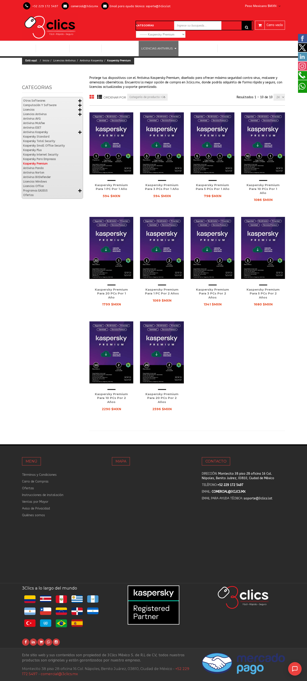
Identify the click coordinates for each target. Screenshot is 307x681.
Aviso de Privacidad (36, 508)
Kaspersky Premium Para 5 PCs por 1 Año (212, 187)
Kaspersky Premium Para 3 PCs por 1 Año (162, 187)
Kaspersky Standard (36, 136)
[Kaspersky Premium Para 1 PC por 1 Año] (111, 143)
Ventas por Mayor (35, 502)
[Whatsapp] (48, 642)
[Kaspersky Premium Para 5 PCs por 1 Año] (212, 143)
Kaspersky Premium (35, 163)
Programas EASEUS (236, 48)
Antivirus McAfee (34, 123)
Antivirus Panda (33, 168)
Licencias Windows (120, 48)
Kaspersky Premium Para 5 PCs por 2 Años (263, 293)
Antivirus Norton (33, 172)
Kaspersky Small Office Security (44, 145)
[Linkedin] (33, 642)
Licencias (28, 109)
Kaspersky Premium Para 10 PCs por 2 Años (111, 398)
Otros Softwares (196, 48)
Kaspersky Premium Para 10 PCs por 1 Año (263, 189)
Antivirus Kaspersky (91, 60)
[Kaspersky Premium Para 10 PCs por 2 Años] (111, 352)
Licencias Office (85, 48)
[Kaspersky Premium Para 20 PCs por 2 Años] (162, 352)
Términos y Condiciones (39, 475)
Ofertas (28, 195)
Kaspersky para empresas (39, 159)
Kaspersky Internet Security (40, 154)
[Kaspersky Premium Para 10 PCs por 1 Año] (263, 143)
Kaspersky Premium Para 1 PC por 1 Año (111, 187)
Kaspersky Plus (32, 150)
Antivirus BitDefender (37, 177)
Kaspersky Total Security (39, 141)
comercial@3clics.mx (84, 6)
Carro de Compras (35, 481)
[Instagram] (56, 642)
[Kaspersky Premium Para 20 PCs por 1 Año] (111, 248)
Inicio (28, 48)
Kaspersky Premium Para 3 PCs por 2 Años (212, 293)
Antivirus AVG (32, 118)
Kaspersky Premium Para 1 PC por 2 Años (162, 291)
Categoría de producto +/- (147, 97)
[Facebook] (25, 642)
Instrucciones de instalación (42, 495)
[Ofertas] (40, 642)
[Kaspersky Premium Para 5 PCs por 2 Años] (263, 248)
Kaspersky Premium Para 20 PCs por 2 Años (161, 398)
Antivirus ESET (32, 127)
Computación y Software (53, 48)
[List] (99, 97)
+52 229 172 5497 (45, 6)
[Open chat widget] (295, 669)
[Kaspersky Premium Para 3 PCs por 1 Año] (162, 143)
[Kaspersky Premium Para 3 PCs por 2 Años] (212, 248)
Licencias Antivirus (157, 48)
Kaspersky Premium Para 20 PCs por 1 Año (111, 293)
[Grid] (91, 97)
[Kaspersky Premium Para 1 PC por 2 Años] (162, 248)
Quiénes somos (33, 515)
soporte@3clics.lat (158, 6)
